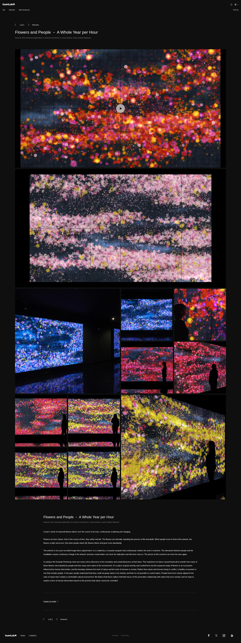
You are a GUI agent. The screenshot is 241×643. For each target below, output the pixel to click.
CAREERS (33, 636)
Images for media (49, 601)
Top (4, 10)
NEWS (22, 636)
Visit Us (235, 10)
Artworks (12, 10)
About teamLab (24, 10)
